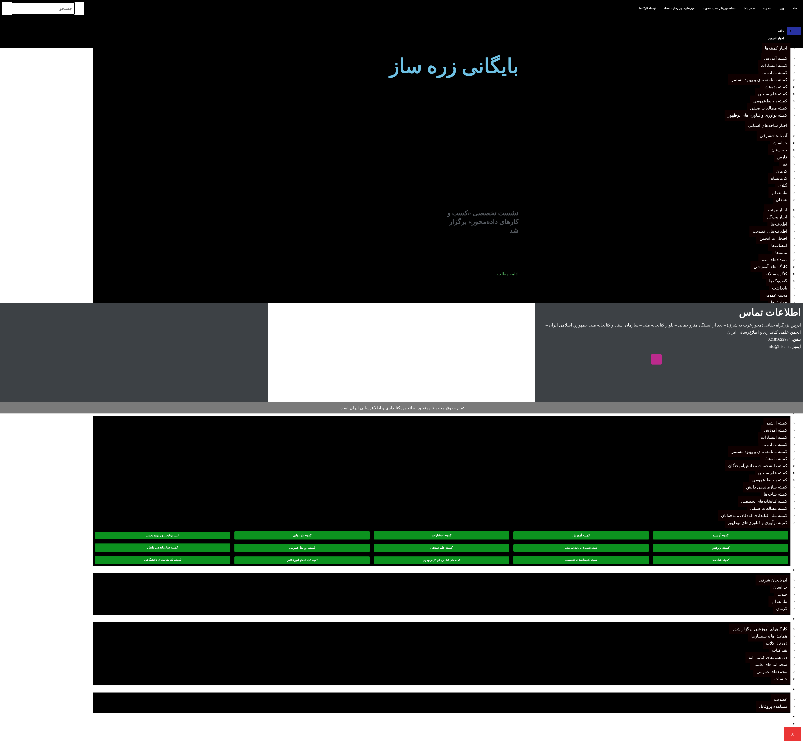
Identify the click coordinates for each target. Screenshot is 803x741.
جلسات (780, 678)
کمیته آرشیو (777, 423)
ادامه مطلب (508, 274)
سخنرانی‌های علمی (770, 664)
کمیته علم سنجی (772, 473)
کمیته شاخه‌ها (775, 494)
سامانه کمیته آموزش (772, 724)
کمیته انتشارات (774, 437)
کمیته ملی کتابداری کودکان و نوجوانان (754, 515)
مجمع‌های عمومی (772, 671)
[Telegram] (682, 359)
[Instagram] (656, 359)
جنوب (782, 594)
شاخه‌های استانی (775, 570)
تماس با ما (749, 8)
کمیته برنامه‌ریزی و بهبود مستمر (759, 451)
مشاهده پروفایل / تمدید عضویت (719, 8)
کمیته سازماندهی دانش (766, 487)
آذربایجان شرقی (773, 580)
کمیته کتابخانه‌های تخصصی (764, 501)
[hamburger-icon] (794, 31)
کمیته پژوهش (775, 458)
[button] (581, 548)
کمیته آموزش (775, 430)
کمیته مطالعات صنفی (768, 508)
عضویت (767, 8)
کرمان (781, 608)
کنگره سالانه (778, 717)
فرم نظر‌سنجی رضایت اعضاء (679, 8)
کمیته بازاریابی (774, 444)
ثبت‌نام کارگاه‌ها (647, 8)
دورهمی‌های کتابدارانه (768, 657)
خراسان (780, 587)
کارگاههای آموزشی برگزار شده (760, 629)
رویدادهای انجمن (776, 619)
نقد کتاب (779, 650)
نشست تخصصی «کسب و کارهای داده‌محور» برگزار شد (483, 221)
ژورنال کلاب (776, 643)
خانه (795, 8)
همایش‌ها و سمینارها (769, 636)
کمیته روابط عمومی (769, 480)
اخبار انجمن (776, 38)
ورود (781, 8)
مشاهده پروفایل (773, 706)
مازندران (779, 601)
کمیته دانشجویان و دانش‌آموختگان (757, 465)
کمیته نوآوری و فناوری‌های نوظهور (757, 522)
